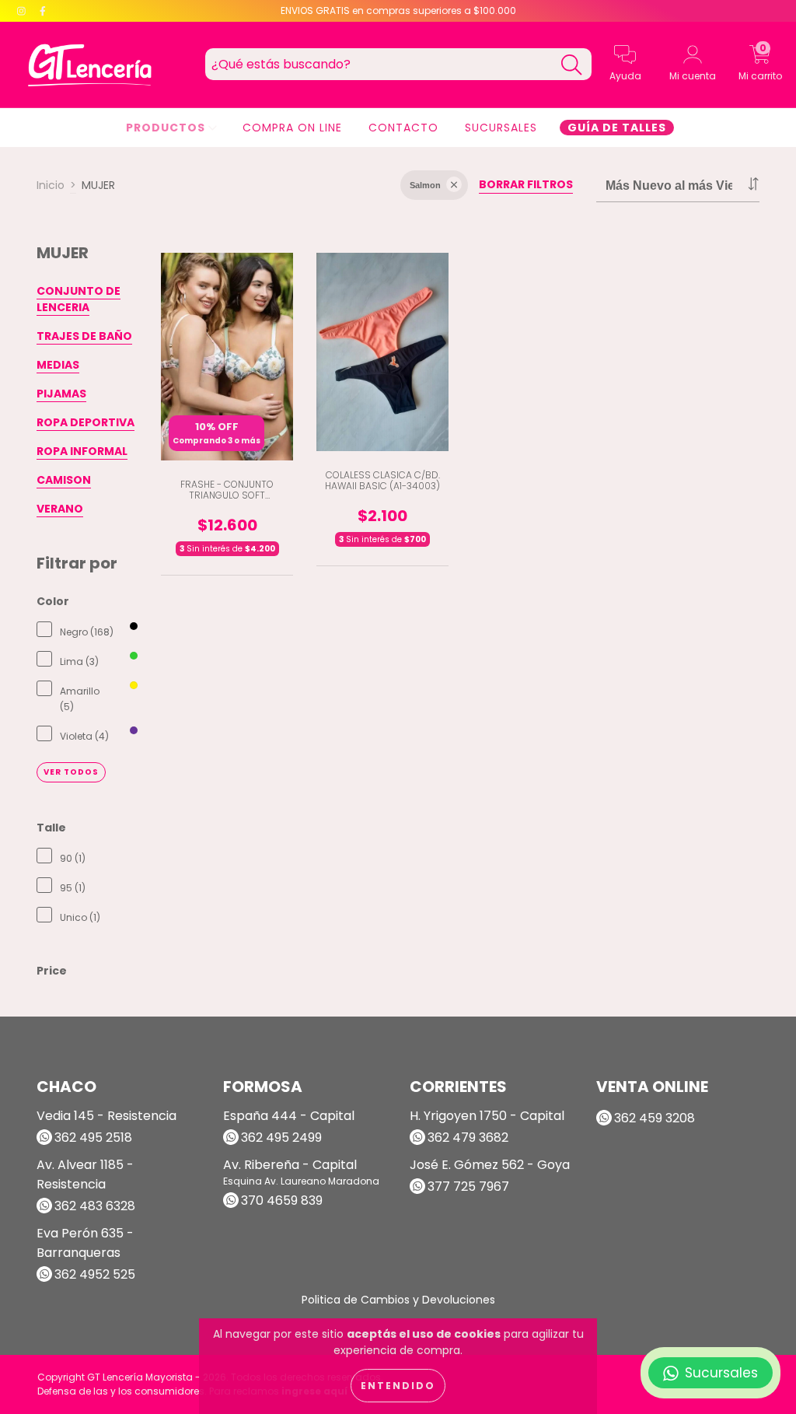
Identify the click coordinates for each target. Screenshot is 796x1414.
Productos (167, 127)
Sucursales (501, 127)
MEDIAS (58, 365)
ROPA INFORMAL (82, 451)
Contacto (403, 127)
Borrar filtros (526, 184)
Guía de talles (616, 127)
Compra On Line (292, 127)
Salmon (425, 185)
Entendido (398, 1385)
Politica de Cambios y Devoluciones (398, 1299)
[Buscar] (571, 65)
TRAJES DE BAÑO (84, 336)
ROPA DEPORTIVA (85, 422)
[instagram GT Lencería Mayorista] (23, 11)
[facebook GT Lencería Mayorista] (42, 11)
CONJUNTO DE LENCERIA (78, 299)
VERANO (60, 508)
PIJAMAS (61, 393)
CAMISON (64, 480)
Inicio (51, 185)
